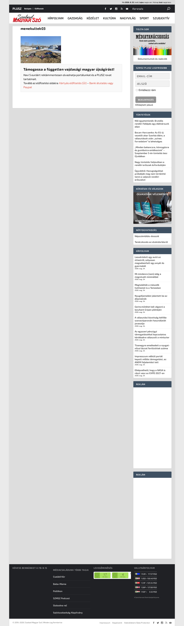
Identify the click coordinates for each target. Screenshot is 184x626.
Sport (144, 18)
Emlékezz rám (147, 90)
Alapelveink (117, 623)
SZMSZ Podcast (61, 598)
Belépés (27, 8)
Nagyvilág (128, 18)
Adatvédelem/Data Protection (137, 623)
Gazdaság (75, 18)
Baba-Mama (59, 584)
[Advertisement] (152, 427)
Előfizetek (39, 8)
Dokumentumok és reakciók (152, 58)
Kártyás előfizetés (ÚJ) (73, 83)
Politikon (57, 591)
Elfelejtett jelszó (144, 104)
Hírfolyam (56, 18)
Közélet (93, 18)
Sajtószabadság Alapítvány (68, 612)
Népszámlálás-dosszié (147, 236)
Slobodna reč (60, 605)
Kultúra (109, 18)
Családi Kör (59, 576)
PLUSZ (17, 8)
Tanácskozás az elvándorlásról (151, 242)
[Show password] (165, 84)
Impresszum (105, 623)
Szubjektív (161, 18)
